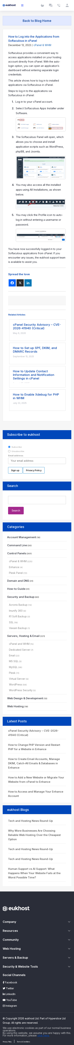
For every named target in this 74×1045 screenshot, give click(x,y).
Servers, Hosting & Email (23, 636)
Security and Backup (20, 597)
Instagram (11, 1005)
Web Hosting (15, 706)
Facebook (10, 982)
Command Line (17, 545)
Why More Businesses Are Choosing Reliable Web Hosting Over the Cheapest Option (34, 835)
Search (12, 486)
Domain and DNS (18, 580)
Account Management (21, 537)
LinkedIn (10, 994)
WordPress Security (21, 690)
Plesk (12, 672)
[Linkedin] (28, 282)
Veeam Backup (18, 628)
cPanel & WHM (42, 45)
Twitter (9, 988)
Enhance (14, 567)
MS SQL (13, 661)
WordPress (15, 684)
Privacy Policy (7, 1042)
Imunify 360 (16, 610)
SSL (11, 622)
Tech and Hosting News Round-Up (30, 820)
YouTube (11, 999)
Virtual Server (17, 678)
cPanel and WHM (19, 643)
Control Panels (16, 553)
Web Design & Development (25, 698)
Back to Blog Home (37, 21)
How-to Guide (16, 588)
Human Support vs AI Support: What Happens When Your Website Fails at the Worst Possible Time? (34, 873)
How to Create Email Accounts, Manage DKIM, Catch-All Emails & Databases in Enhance (34, 763)
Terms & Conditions (23, 1042)
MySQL (13, 667)
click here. (43, 1035)
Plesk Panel (16, 572)
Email (12, 655)
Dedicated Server (19, 649)
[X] (20, 282)
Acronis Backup (18, 604)
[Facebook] (12, 282)
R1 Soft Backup (18, 616)
